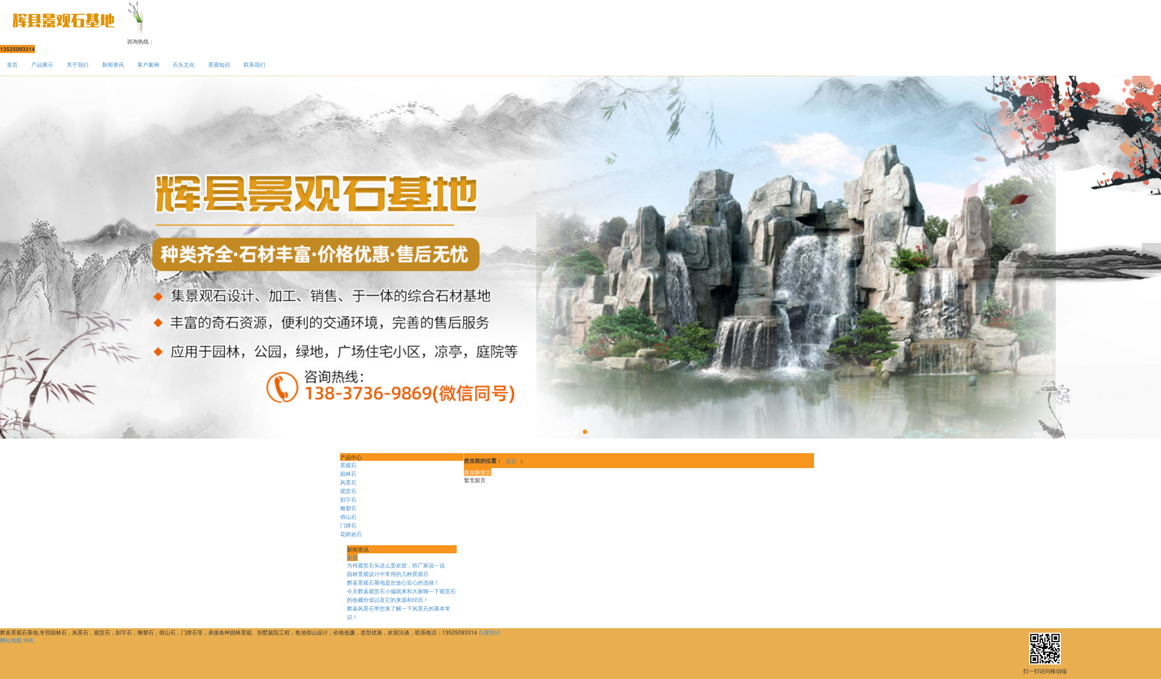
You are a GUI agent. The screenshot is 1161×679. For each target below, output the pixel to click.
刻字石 (348, 499)
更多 (352, 557)
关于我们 (77, 64)
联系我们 (254, 64)
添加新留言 (477, 472)
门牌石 (348, 525)
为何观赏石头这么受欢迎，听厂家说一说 (396, 565)
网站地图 (11, 640)
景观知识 (219, 64)
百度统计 (489, 632)
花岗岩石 (351, 533)
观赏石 (348, 490)
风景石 (348, 482)
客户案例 (148, 64)
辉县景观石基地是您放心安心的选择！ (393, 582)
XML (28, 640)
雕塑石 (348, 508)
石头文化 (184, 64)
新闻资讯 (113, 64)
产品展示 (42, 64)
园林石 (348, 473)
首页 (12, 64)
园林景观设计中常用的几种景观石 (388, 573)
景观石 (348, 465)
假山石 (348, 516)
